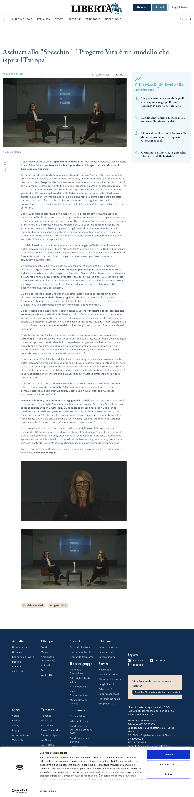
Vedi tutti (17, 671)
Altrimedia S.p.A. (79, 686)
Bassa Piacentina (51, 730)
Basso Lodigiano (50, 735)
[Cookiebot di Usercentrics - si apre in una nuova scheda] (19, 791)
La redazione (106, 652)
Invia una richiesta (80, 652)
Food (44, 647)
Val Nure (46, 740)
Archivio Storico (108, 674)
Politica (16, 661)
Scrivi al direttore (80, 647)
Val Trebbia (47, 744)
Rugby (15, 730)
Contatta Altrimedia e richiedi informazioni (157, 692)
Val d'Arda (46, 720)
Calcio (15, 715)
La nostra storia (108, 647)
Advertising (105, 689)
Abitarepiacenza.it (109, 698)
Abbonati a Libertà (110, 679)
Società (16, 666)
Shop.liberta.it (107, 703)
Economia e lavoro (23, 656)
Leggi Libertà (180, 7)
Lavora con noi (107, 656)
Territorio (92, 19)
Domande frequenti (81, 656)
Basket (16, 720)
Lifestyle (74, 19)
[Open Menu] (4, 19)
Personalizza (167, 764)
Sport (59, 19)
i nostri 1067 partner (57, 757)
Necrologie (113, 19)
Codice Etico (77, 716)
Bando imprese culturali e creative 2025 (81, 730)
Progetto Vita (58, 605)
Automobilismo (21, 735)
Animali (45, 665)
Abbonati (142, 7)
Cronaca (17, 652)
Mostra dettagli (48, 791)
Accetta (169, 754)
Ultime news (19, 647)
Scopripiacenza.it (109, 693)
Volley (15, 725)
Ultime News (23, 19)
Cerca (183, 19)
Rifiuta (168, 774)
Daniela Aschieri (33, 605)
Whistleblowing (79, 721)
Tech (43, 670)
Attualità (43, 19)
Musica (45, 652)
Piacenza (46, 715)
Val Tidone (47, 725)
